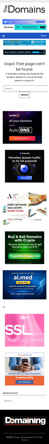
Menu (44, 35)
